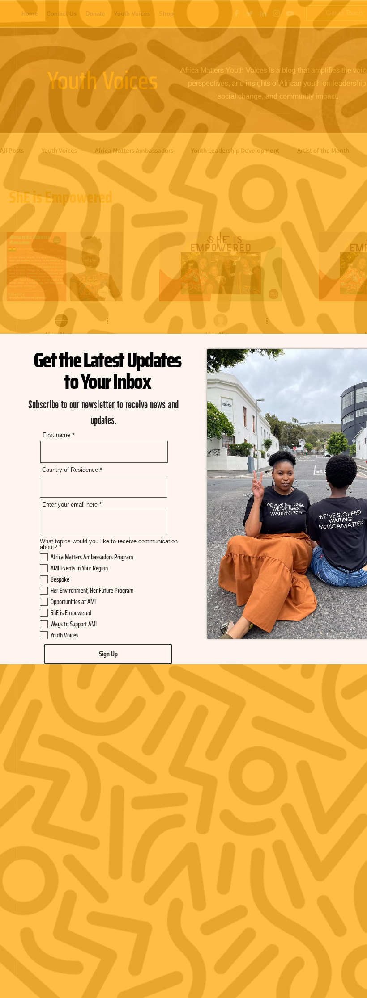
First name (56, 435)
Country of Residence (70, 470)
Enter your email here (70, 504)
